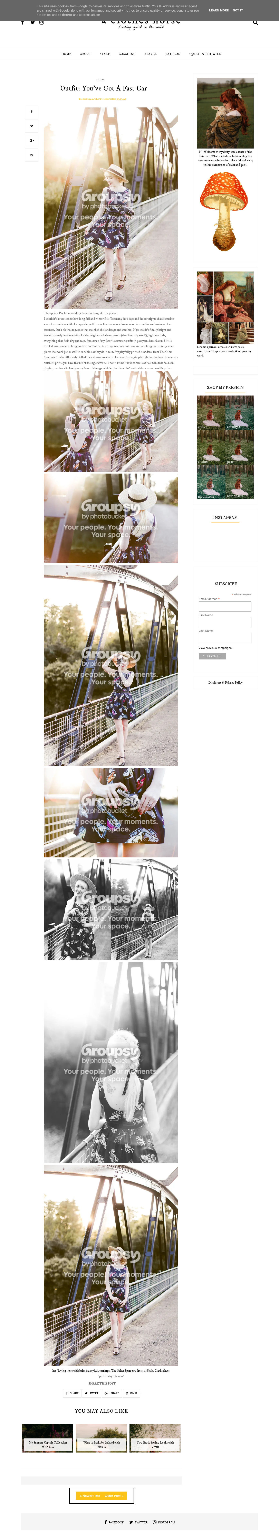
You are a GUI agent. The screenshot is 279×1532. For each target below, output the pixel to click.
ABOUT (85, 54)
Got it (238, 10)
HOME (66, 54)
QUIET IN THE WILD (205, 54)
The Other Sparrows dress (127, 1371)
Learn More (219, 10)
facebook (116, 1522)
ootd (100, 79)
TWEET (93, 1393)
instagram (166, 1522)
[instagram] (43, 23)
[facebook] (25, 23)
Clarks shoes (162, 1371)
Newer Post (91, 1495)
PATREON (173, 54)
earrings (104, 1371)
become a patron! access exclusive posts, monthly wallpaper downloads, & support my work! (224, 351)
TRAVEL (150, 54)
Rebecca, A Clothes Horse (97, 99)
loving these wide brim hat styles (77, 1371)
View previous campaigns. (215, 647)
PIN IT (133, 1393)
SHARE (74, 1393)
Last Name (206, 630)
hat (54, 1371)
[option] (48, 1440)
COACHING (127, 54)
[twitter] (34, 23)
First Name (206, 615)
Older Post (113, 1495)
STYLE (105, 54)
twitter (141, 1522)
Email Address (209, 599)
